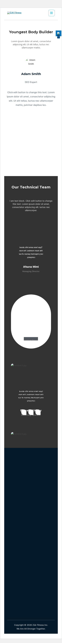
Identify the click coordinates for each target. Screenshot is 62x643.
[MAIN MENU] (51, 13)
